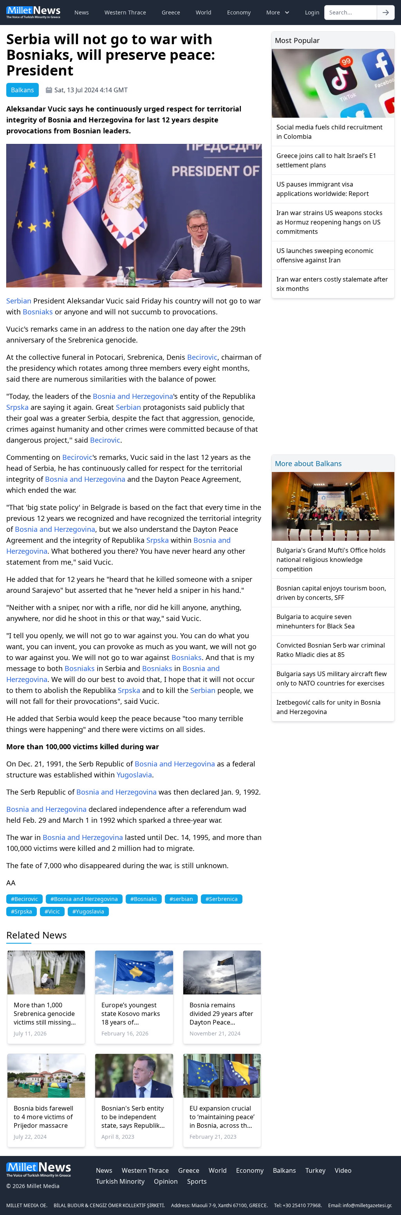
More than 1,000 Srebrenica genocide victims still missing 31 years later (44, 1014)
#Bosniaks (143, 899)
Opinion (166, 1181)
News (81, 12)
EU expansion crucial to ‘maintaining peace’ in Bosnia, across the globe (222, 1117)
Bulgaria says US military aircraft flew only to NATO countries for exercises (331, 678)
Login (312, 12)
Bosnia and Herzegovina (133, 396)
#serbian (181, 899)
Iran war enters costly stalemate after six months (332, 284)
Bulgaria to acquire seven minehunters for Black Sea (315, 621)
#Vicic (52, 911)
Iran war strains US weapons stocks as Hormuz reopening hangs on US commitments (329, 222)
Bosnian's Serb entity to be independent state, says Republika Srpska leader (132, 1117)
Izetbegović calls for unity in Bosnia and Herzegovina (328, 707)
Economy (239, 12)
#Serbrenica (222, 899)
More (273, 12)
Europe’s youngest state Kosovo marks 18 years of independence (130, 1014)
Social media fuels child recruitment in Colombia (329, 132)
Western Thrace (125, 12)
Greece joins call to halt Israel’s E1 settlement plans (326, 160)
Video (343, 1170)
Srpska (17, 407)
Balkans (284, 1170)
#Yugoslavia (88, 911)
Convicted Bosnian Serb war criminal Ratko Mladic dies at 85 (330, 650)
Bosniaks (38, 311)
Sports (197, 1181)
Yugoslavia (134, 774)
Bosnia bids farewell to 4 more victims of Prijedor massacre (43, 1117)
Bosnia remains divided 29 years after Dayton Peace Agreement (221, 1014)
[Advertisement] (333, 375)
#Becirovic (24, 899)
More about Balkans (308, 463)
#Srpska (21, 911)
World (203, 12)
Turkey (315, 1170)
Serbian (18, 300)
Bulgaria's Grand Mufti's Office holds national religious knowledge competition (331, 559)
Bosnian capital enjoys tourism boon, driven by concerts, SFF (331, 593)
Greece (171, 12)
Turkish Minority (120, 1181)
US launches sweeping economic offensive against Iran (325, 255)
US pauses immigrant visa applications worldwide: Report (322, 189)
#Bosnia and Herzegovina (84, 899)
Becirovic (202, 357)
